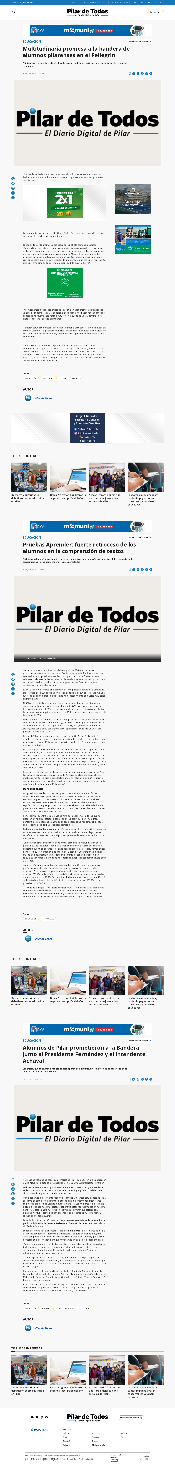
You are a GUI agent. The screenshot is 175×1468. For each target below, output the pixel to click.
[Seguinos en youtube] (32, 1417)
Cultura (160, 2)
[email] (146, 73)
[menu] (14, 12)
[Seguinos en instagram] (41, 1417)
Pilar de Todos (43, 398)
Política (74, 2)
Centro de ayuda (116, 1455)
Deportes (134, 2)
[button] (87, 657)
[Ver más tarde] (130, 73)
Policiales (103, 2)
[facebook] (138, 73)
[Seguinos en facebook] (46, 1417)
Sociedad (124, 2)
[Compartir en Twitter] (142, 73)
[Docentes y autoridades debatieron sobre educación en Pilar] (29, 477)
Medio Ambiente (147, 2)
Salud (82, 2)
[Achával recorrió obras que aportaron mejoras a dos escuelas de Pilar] (107, 477)
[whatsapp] (133, 73)
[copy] (150, 73)
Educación (91, 2)
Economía (114, 2)
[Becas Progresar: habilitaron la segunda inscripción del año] (68, 477)
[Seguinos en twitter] (37, 1417)
